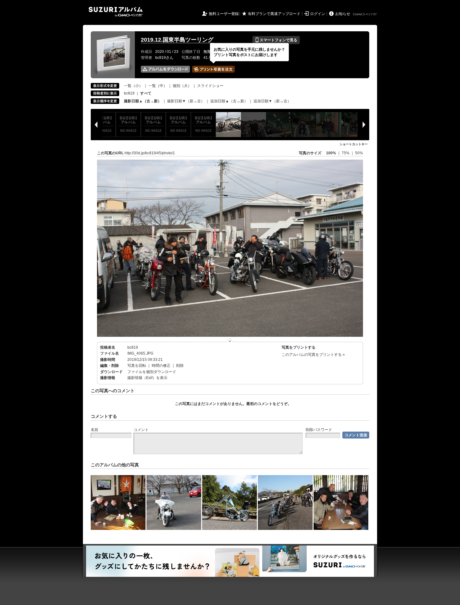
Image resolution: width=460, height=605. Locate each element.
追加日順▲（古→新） (229, 101)
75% (346, 153)
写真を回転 (136, 365)
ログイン (317, 14)
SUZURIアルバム (115, 11)
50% (359, 153)
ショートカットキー (354, 144)
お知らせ (342, 14)
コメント (141, 430)
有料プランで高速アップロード (274, 14)
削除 (180, 365)
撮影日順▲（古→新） (142, 101)
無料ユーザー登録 (224, 14)
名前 (94, 430)
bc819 (129, 93)
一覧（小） (133, 86)
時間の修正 (161, 365)
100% (331, 153)
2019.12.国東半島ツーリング (177, 40)
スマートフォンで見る (276, 40)
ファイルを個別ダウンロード (151, 372)
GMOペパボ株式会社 (365, 14)
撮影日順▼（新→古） (186, 101)
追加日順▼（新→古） (272, 101)
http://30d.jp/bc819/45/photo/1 (150, 153)
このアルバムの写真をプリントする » (313, 354)
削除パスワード (319, 430)
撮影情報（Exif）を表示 (147, 378)
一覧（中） (157, 86)
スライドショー (210, 86)
